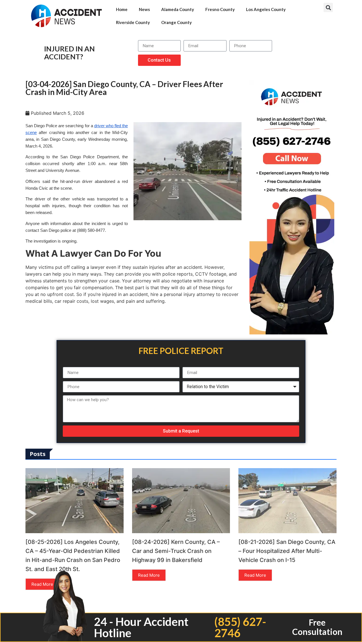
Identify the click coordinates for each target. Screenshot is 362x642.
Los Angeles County (266, 9)
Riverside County (133, 22)
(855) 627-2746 (240, 627)
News (144, 9)
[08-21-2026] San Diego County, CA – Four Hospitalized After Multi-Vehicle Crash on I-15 (286, 551)
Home (122, 9)
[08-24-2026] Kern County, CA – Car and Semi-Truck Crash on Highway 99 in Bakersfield (176, 551)
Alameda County (177, 9)
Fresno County (220, 9)
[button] (328, 7)
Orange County (176, 22)
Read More (42, 584)
